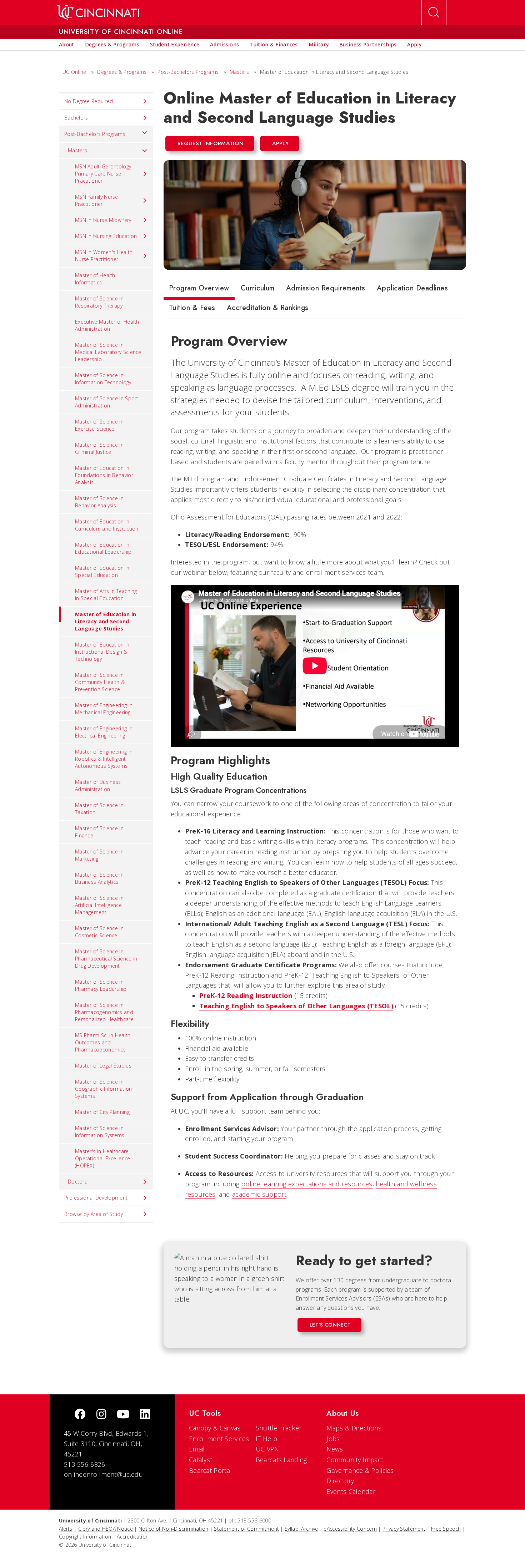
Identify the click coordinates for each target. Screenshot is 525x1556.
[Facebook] (80, 1415)
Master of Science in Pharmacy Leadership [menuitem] (101, 985)
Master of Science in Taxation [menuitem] (99, 809)
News (334, 1449)
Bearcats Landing (281, 1459)
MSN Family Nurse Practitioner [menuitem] (96, 200)
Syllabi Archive (301, 1528)
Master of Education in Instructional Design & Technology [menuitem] (102, 651)
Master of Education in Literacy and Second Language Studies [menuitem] (105, 621)
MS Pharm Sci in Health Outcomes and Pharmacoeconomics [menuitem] (103, 1042)
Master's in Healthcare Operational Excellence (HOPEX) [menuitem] (102, 1158)
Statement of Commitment (246, 1528)
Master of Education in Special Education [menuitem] (102, 571)
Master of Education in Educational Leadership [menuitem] (103, 548)
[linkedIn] (145, 1415)
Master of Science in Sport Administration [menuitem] (107, 402)
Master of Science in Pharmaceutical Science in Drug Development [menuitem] (106, 958)
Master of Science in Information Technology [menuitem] (103, 379)
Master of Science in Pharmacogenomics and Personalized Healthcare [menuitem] (104, 1012)
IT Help (266, 1438)
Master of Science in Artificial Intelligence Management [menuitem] (99, 905)
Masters (239, 72)
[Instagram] (101, 1415)
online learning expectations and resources (306, 1184)
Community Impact (354, 1459)
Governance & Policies (360, 1470)
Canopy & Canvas (215, 1428)
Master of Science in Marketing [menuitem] (99, 855)
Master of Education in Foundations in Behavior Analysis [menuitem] (104, 475)
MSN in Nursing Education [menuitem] (106, 236)
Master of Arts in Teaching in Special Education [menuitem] (106, 595)
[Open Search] (433, 12)
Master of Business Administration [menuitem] (98, 785)
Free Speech (446, 1528)
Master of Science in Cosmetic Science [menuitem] (99, 932)
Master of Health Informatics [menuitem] (95, 279)
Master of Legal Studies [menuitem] (103, 1065)
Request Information (211, 143)
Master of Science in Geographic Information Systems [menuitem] (103, 1088)
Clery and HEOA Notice (105, 1528)
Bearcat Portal (210, 1470)
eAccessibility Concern (350, 1528)
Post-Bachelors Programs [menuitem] (94, 134)
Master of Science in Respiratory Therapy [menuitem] (99, 302)
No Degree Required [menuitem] (88, 101)
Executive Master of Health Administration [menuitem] (107, 325)
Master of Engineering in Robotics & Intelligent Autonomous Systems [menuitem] (103, 758)
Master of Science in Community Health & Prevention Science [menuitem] (100, 682)
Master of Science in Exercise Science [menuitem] (99, 425)
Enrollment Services (219, 1438)
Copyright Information (85, 1536)
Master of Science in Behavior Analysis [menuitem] (99, 502)
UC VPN (267, 1449)
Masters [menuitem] (77, 150)
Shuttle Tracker (279, 1428)
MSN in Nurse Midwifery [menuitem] (103, 220)
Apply (280, 143)
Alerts (65, 1528)
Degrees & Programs (121, 72)
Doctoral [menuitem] (78, 1181)
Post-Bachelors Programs (188, 72)
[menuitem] (67, 44)
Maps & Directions (353, 1428)
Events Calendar (350, 1491)
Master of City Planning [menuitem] (102, 1112)
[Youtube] (123, 1415)
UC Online (74, 72)
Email (197, 1449)
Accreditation (133, 1536)
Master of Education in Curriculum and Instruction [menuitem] (107, 525)
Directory (340, 1480)
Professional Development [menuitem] (96, 1197)
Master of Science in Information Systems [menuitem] (100, 1132)
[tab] (199, 290)
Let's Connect (330, 1324)
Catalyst (200, 1459)
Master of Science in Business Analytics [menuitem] (99, 878)
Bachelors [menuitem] (76, 117)
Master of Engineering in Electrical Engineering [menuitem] (103, 732)
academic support (259, 1194)
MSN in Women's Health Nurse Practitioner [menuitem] (103, 256)
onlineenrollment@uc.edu (103, 1474)
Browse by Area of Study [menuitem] (93, 1214)
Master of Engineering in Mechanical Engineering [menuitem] (103, 709)
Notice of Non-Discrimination (173, 1528)
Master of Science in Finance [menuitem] (99, 832)
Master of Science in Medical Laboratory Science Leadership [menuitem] (108, 352)
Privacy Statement (403, 1528)
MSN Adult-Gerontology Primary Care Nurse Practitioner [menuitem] (103, 173)
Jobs (333, 1438)
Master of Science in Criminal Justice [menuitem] (99, 448)
